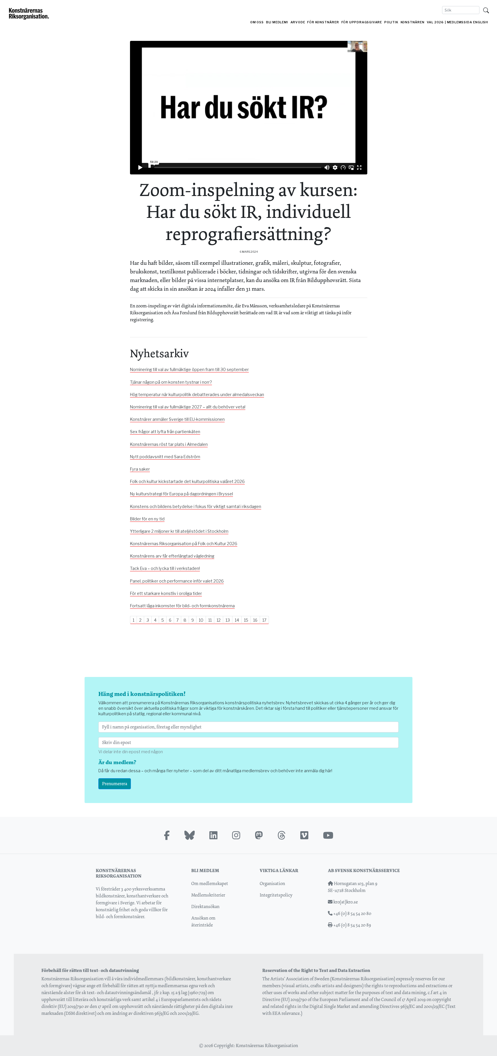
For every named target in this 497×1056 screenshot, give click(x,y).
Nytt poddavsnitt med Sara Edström (165, 456)
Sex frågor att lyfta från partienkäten (165, 431)
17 (264, 620)
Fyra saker (140, 469)
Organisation (272, 883)
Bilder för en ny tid (147, 519)
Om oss (257, 22)
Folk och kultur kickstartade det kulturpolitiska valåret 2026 (187, 481)
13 (227, 620)
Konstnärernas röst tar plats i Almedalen (169, 444)
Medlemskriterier (208, 895)
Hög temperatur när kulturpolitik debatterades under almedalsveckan (197, 394)
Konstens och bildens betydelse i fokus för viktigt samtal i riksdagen (195, 506)
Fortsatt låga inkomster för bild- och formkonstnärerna (182, 605)
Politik (391, 22)
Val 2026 (435, 22)
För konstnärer (323, 22)
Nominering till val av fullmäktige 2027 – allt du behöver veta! (187, 407)
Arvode (297, 22)
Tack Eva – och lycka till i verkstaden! (165, 568)
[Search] (486, 10)
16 (255, 620)
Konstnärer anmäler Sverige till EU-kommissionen (177, 419)
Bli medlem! (277, 22)
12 (219, 620)
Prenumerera (114, 784)
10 (201, 620)
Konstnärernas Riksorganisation (267, 1045)
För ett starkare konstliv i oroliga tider (166, 593)
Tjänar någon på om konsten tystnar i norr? (171, 382)
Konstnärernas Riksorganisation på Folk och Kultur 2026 (183, 543)
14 (237, 620)
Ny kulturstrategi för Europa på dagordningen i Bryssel (181, 493)
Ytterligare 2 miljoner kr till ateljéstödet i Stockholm (179, 531)
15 (246, 620)
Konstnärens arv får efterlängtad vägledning (172, 556)
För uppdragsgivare (361, 22)
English (480, 22)
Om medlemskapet (209, 883)
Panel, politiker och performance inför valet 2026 (177, 581)
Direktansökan (205, 906)
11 (210, 620)
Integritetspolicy (276, 895)
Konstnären (413, 22)
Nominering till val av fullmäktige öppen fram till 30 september (189, 369)
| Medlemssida (458, 22)
